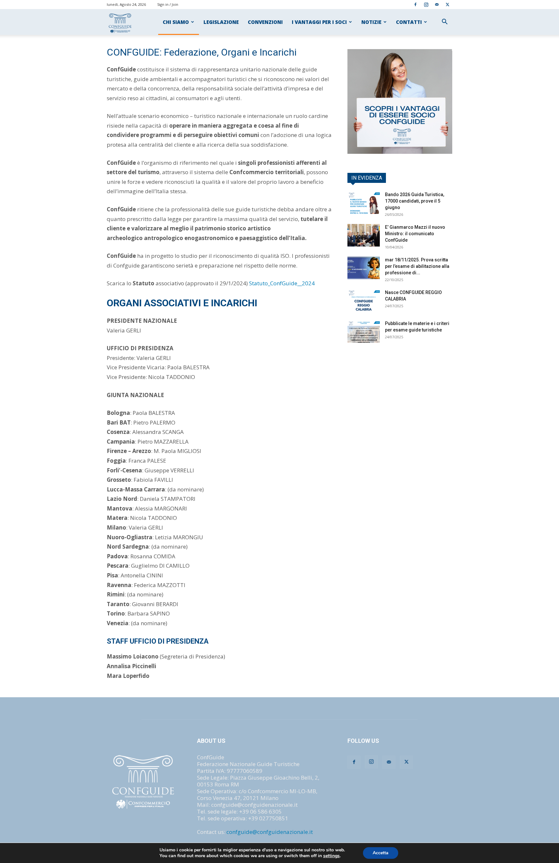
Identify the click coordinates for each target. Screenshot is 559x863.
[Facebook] (415, 4)
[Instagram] (426, 4)
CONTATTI (409, 22)
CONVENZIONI (265, 22)
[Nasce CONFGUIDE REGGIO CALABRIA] (363, 300)
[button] (444, 22)
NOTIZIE (371, 22)
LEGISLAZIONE (221, 22)
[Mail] (437, 4)
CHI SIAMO (176, 22)
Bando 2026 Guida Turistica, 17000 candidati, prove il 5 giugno (414, 201)
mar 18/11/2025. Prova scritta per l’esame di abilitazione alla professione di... (417, 266)
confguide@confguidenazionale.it (269, 832)
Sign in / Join (167, 4)
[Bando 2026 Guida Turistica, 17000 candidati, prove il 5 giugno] (363, 202)
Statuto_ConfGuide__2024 (282, 283)
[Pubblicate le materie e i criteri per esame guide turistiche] (363, 331)
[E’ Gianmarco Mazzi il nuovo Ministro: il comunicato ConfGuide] (363, 235)
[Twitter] (447, 4)
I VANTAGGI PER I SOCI (319, 22)
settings (331, 856)
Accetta (381, 853)
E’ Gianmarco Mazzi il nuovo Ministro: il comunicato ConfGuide (415, 234)
